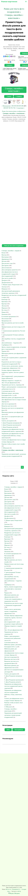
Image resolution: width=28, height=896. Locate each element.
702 (14, 108)
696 (22, 106)
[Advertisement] (14, 182)
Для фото (4, 280)
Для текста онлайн (7, 278)
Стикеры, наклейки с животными (13, 113)
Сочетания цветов (7, 391)
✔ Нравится (19, 96)
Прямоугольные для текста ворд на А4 (13, 327)
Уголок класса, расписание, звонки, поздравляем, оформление (12, 611)
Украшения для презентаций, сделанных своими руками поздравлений (13, 715)
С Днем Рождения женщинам (10, 423)
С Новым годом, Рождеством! (10, 284)
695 (20, 106)
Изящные (4, 289)
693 (15, 106)
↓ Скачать (8, 96)
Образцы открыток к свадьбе (10, 380)
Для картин (5, 265)
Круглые (4, 303)
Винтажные (5, 257)
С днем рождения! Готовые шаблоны (13, 335)
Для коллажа (5, 267)
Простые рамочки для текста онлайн (13, 323)
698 (5, 108)
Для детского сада (7, 263)
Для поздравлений (7, 276)
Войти (8, 729)
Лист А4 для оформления (9, 382)
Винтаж (4, 255)
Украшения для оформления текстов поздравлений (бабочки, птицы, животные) (13, 435)
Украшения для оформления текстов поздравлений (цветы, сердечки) (13, 686)
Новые (4, 312)
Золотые (4, 287)
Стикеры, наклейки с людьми (10, 250)
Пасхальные (5, 318)
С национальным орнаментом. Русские (13, 331)
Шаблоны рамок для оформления (12, 397)
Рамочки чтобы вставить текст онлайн (13, 444)
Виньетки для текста (8, 406)
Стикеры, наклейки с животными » (14, 89)
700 (9, 108)
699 (7, 108)
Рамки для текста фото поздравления (13, 111)
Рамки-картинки (9, 2)
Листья (4, 306)
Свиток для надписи (8, 420)
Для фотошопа (6, 282)
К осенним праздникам (9, 316)
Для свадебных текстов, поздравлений (13, 339)
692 (13, 106)
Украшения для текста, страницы (12, 385)
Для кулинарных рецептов (10, 270)
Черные (4, 351)
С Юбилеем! (5, 448)
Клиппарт (5, 299)
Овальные (5, 314)
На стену (4, 310)
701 (12, 108)
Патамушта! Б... (16, 889)
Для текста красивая (8, 404)
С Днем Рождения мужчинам (10, 425)
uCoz (19, 891)
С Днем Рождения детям (9, 427)
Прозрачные (5, 321)
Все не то (8, 889)
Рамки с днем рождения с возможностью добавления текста (12, 638)
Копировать (9, 65)
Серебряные (5, 345)
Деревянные (5, 259)
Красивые (5, 301)
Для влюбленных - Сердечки (10, 343)
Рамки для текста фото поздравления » (14, 245)
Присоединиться (18, 729)
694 (17, 106)
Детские (4, 261)
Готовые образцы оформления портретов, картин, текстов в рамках (13, 618)
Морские (4, 308)
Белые (3, 253)
